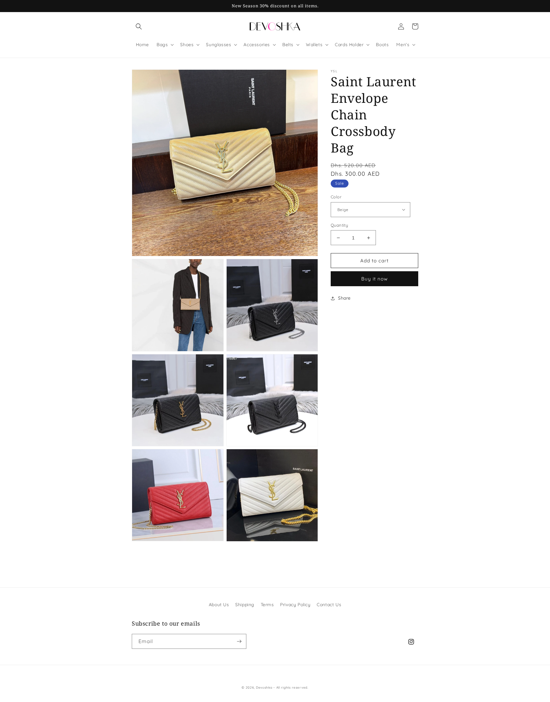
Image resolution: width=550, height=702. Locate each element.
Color (336, 196)
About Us (219, 604)
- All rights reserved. (290, 687)
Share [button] (344, 298)
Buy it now (374, 279)
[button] (139, 26)
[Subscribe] (239, 641)
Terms (267, 604)
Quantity (339, 225)
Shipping (244, 604)
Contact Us (329, 604)
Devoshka (264, 687)
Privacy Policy (295, 604)
